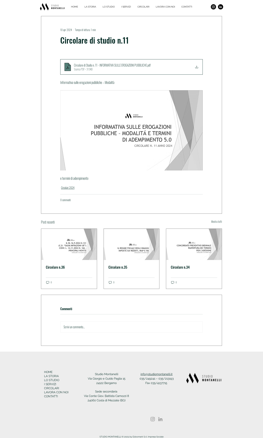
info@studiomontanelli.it (157, 374)
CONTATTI (51, 396)
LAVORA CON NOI (55, 392)
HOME (48, 372)
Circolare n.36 (55, 267)
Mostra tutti (216, 221)
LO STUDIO (51, 380)
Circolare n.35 (117, 267)
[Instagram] (213, 6)
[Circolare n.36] (69, 244)
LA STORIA (51, 376)
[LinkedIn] (220, 6)
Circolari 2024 (68, 188)
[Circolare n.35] (131, 244)
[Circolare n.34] (194, 244)
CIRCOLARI (51, 388)
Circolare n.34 (180, 267)
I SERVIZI (50, 384)
